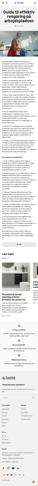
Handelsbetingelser (27, 416)
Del (20, 244)
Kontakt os (5, 439)
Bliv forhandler (6, 443)
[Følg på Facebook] (3, 468)
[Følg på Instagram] (8, 468)
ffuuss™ (4, 422)
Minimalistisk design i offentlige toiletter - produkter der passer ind (13, 297)
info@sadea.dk (6, 455)
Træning (23, 409)
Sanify (4, 426)
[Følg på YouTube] (13, 468)
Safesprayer (5, 409)
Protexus (4, 412)
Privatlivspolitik (25, 419)
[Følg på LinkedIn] (18, 468)
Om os (4, 436)
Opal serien (5, 419)
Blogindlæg (24, 412)
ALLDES (4, 416)
